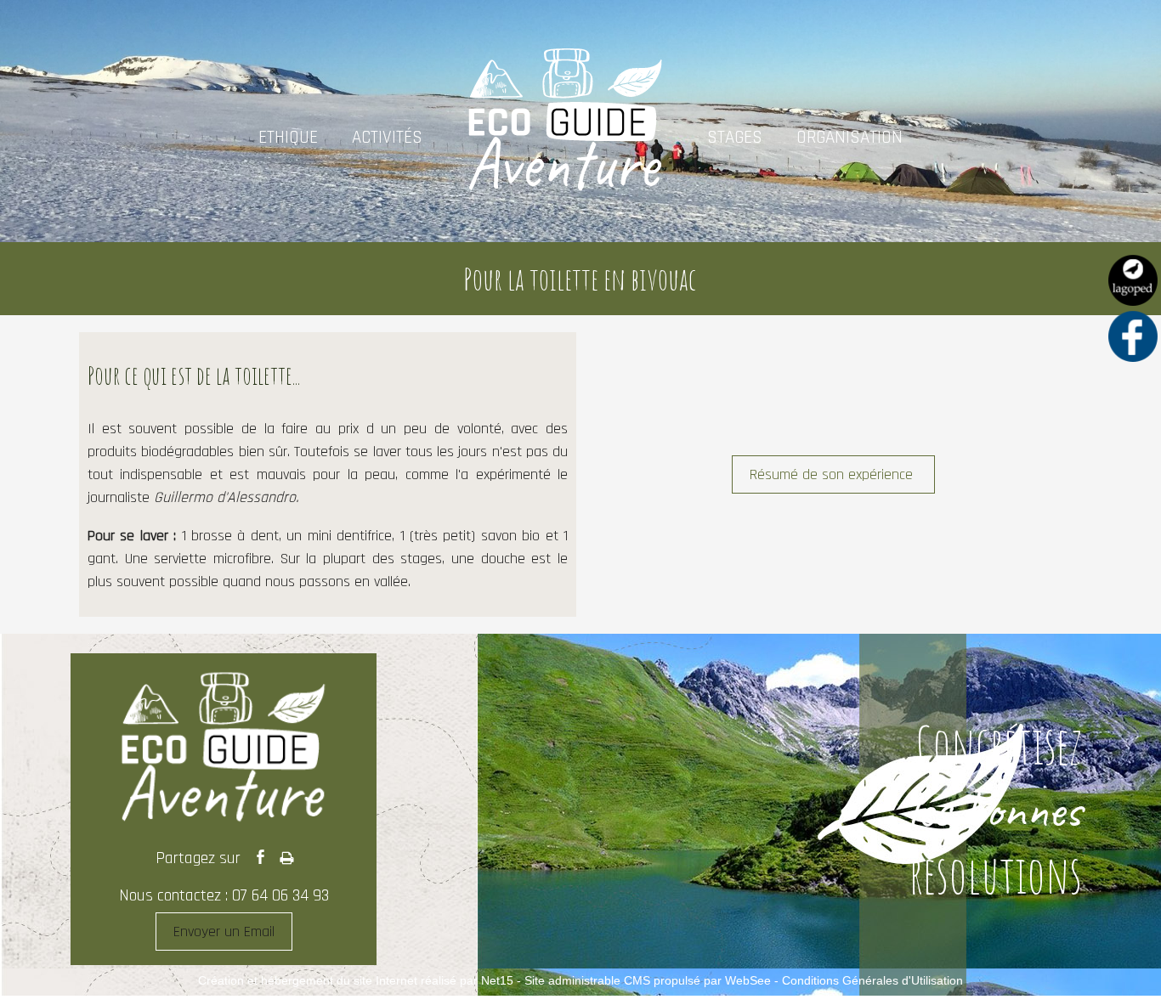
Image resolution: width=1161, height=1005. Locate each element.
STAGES (734, 137)
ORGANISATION (849, 137)
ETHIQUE (288, 137)
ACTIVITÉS (387, 137)
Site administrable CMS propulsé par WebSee (647, 980)
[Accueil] (564, 136)
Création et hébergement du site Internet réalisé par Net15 (355, 980)
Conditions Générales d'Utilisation (872, 980)
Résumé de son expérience (833, 474)
